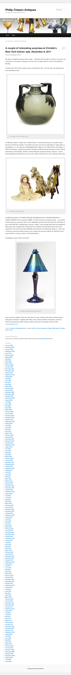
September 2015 (10, 515)
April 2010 (8, 642)
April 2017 (8, 478)
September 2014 (10, 538)
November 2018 (9, 441)
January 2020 (9, 413)
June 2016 (8, 497)
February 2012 (9, 599)
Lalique (49, 328)
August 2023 (8, 357)
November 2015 (9, 511)
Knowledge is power (21, 328)
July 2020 (8, 402)
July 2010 (8, 636)
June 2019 (8, 427)
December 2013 (9, 556)
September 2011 (10, 609)
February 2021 (9, 388)
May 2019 (8, 429)
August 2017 (8, 470)
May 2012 (8, 593)
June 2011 (8, 614)
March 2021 (8, 386)
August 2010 (8, 634)
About (13, 35)
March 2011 (8, 620)
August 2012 (8, 587)
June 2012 (8, 591)
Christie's (33, 328)
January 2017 (9, 484)
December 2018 (9, 439)
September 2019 (10, 421)
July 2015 (8, 519)
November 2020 (9, 394)
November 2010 (9, 628)
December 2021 (9, 369)
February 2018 (9, 458)
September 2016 (10, 492)
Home (7, 35)
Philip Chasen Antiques (20, 10)
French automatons (42, 328)
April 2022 (8, 361)
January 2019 (9, 437)
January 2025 (9, 349)
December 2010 (9, 626)
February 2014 (9, 552)
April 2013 (8, 572)
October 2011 (9, 607)
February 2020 (9, 412)
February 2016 (9, 505)
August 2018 (8, 447)
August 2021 (8, 376)
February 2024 (9, 355)
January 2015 (9, 531)
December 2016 (9, 486)
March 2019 (8, 433)
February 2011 (9, 622)
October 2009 (9, 653)
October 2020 (9, 396)
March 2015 (8, 527)
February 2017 (9, 482)
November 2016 (9, 488)
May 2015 (8, 523)
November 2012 (9, 581)
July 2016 (8, 495)
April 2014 (8, 548)
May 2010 (8, 640)
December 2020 (9, 392)
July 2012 (8, 589)
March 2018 (8, 456)
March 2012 (8, 597)
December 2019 (9, 416)
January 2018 (9, 460)
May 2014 (8, 546)
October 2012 (9, 583)
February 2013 (9, 575)
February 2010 (9, 646)
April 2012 (8, 595)
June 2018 (8, 451)
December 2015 (9, 509)
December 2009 (9, 650)
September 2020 (10, 398)
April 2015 (8, 525)
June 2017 (8, 474)
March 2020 (8, 410)
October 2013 (9, 560)
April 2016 (8, 501)
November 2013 (9, 558)
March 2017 (8, 480)
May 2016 (8, 499)
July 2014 (8, 542)
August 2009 (8, 657)
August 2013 (8, 564)
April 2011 (8, 618)
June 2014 (8, 544)
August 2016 (8, 494)
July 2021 (8, 378)
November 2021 (9, 371)
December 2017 (9, 462)
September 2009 (10, 655)
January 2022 (9, 367)
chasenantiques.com (11, 324)
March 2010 (8, 644)
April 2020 (8, 408)
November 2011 (9, 605)
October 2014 (9, 536)
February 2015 (9, 529)
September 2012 (10, 585)
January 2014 (9, 554)
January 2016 (9, 507)
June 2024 (8, 353)
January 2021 (9, 390)
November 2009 (9, 652)
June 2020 (8, 404)
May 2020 (8, 406)
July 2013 (8, 566)
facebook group (43, 338)
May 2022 (8, 359)
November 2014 (9, 534)
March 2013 (8, 574)
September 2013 (10, 562)
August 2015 (8, 517)
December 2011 (9, 603)
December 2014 (9, 533)
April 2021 (8, 384)
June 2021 (8, 380)
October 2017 (9, 466)
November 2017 (9, 464)
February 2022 (9, 365)
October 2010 (9, 630)
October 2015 (9, 513)
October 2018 (9, 443)
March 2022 (8, 363)
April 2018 (8, 454)
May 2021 (8, 382)
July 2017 (8, 472)
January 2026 (9, 345)
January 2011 (9, 624)
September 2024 (10, 351)
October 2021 (9, 373)
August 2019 (8, 423)
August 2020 (8, 400)
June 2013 (8, 568)
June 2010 (8, 638)
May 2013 (8, 570)
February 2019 (9, 435)
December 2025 (9, 347)
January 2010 (9, 648)
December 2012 (9, 579)
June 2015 (8, 521)
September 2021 (10, 375)
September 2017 (10, 468)
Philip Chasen (55, 328)
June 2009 (8, 661)
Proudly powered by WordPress (35, 668)
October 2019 (9, 419)
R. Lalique (62, 328)
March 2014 (8, 550)
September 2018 (10, 445)
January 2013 (9, 577)
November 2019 (9, 417)
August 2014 (8, 540)
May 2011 (8, 616)
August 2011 (8, 611)
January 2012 (9, 601)
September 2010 (10, 632)
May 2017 (8, 476)
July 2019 (8, 425)
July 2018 (8, 449)
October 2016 (9, 490)
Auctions (12, 328)
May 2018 (8, 453)
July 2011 (8, 612)
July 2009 (8, 659)
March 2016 (8, 503)
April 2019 (8, 431)
